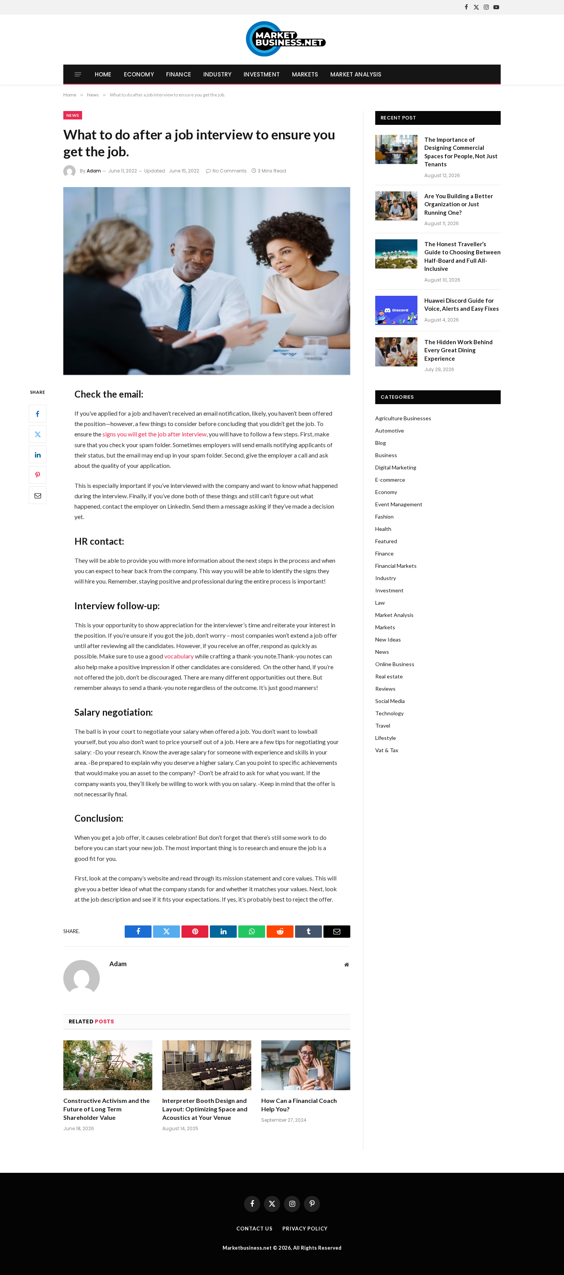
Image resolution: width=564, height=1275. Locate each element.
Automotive (389, 430)
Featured (386, 541)
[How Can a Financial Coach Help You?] (305, 1065)
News (72, 115)
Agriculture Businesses (403, 418)
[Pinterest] (37, 475)
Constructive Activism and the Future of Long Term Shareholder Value (106, 1109)
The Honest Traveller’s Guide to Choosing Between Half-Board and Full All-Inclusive (462, 256)
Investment (262, 74)
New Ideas (388, 639)
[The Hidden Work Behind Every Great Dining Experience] (396, 351)
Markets (305, 74)
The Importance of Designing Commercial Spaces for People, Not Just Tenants (461, 151)
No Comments (230, 170)
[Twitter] (37, 434)
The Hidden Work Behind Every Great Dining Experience (458, 350)
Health (383, 529)
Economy (139, 74)
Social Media (390, 701)
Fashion (384, 516)
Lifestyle (385, 737)
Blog (380, 442)
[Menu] (78, 74)
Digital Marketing (395, 467)
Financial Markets (396, 565)
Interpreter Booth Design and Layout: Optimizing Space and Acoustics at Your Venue (204, 1109)
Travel (382, 725)
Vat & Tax (386, 750)
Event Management (398, 504)
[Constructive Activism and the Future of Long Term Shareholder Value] (107, 1065)
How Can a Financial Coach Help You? (299, 1105)
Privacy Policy (305, 1228)
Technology (389, 713)
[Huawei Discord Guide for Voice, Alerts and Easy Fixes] (396, 310)
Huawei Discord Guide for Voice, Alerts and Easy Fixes (461, 304)
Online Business (394, 664)
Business (386, 455)
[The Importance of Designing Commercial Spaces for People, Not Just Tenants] (396, 149)
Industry (217, 74)
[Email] (37, 495)
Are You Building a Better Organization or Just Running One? (458, 204)
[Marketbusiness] (282, 40)
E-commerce (390, 479)
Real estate (389, 676)
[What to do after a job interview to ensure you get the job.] (206, 281)
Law (380, 602)
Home (103, 74)
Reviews (385, 688)
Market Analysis (355, 74)
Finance (178, 74)
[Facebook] (37, 414)
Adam (94, 170)
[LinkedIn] (37, 455)
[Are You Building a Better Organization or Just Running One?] (396, 206)
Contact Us (254, 1228)
